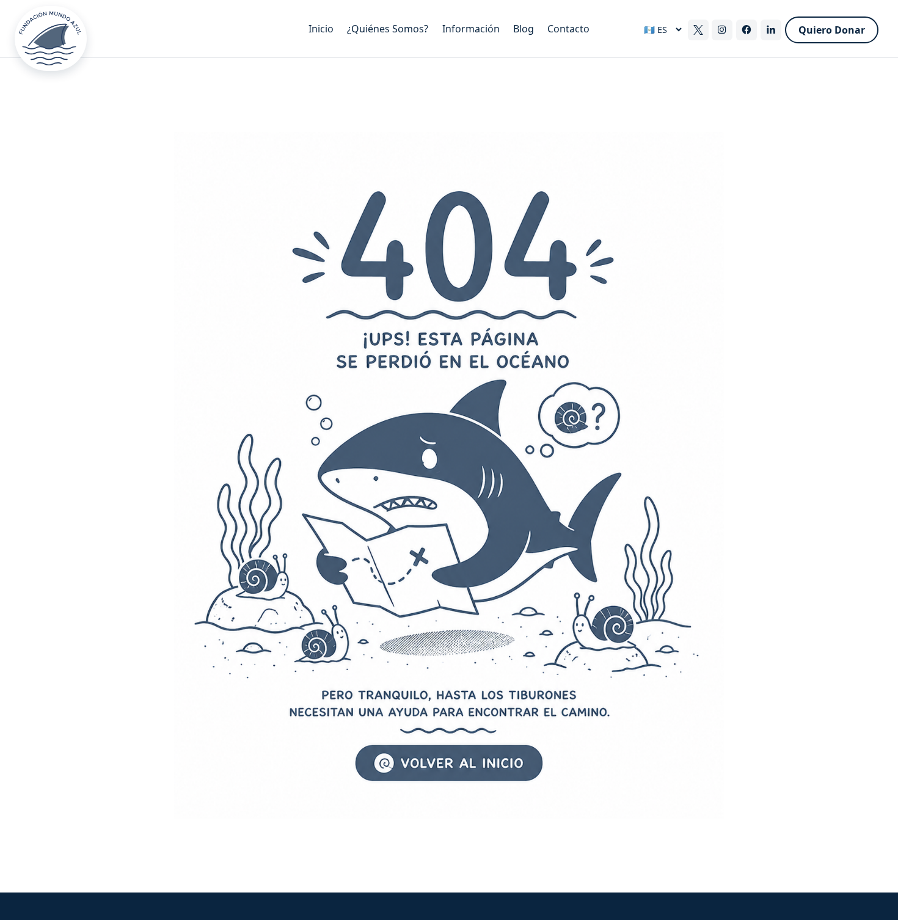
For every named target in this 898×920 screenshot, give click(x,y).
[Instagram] (722, 30)
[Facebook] (746, 30)
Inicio (321, 28)
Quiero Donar (831, 30)
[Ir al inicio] (449, 475)
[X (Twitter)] (698, 30)
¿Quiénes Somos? (387, 28)
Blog (523, 28)
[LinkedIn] (771, 30)
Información (471, 28)
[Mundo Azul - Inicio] (161, 29)
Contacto (568, 28)
